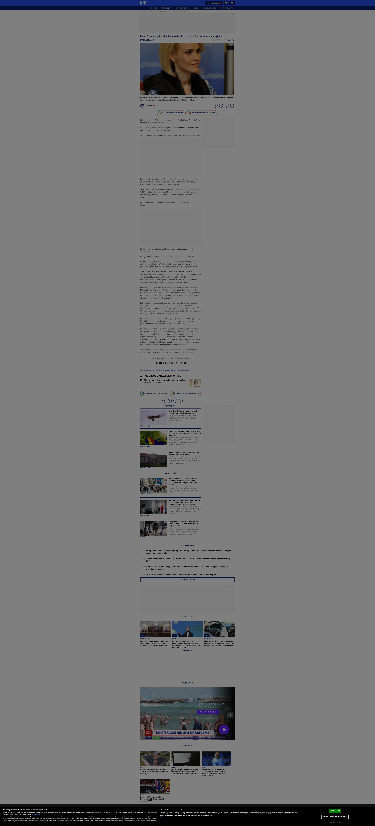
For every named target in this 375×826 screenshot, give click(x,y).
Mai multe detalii (36, 814)
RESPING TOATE (335, 822)
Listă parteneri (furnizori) (166, 817)
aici (135, 818)
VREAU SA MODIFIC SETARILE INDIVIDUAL (335, 817)
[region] (187, 816)
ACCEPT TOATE (335, 811)
